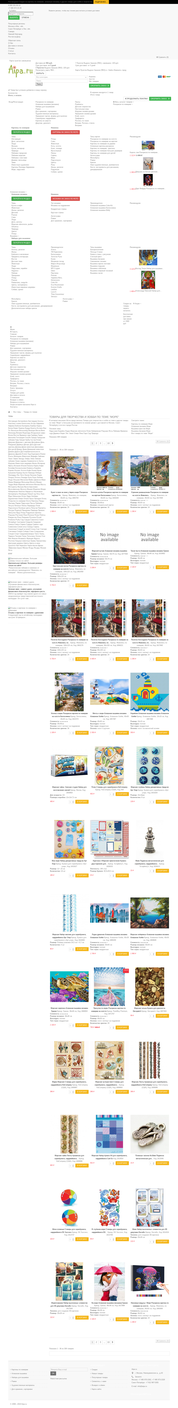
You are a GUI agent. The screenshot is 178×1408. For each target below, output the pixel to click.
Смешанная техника (98, 261)
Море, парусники (18, 169)
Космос (17, 470)
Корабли (37, 468)
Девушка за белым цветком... (147, 172)
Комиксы (30, 468)
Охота (28, 501)
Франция (30, 538)
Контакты (12, 54)
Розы (53, 165)
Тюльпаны (31, 536)
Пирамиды (31, 506)
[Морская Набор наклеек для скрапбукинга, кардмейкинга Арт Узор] (69, 913)
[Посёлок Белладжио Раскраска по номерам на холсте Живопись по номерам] (69, 618)
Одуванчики (13, 499)
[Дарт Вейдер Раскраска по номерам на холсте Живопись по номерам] (148, 180)
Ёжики (42, 454)
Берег (16, 428)
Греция (22, 440)
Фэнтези (11, 541)
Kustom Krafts (56, 287)
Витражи (13, 386)
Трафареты (14, 379)
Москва (37, 484)
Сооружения (39, 531)
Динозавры (39, 447)
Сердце (29, 524)
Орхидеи (37, 499)
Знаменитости (32, 461)
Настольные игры (17, 369)
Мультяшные (56, 151)
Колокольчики (20, 468)
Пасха (32, 503)
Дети (32, 445)
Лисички (33, 475)
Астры (33, 423)
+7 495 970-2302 (145, 1380)
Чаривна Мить (56, 278)
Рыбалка (11, 520)
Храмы (33, 541)
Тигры (24, 536)
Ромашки (25, 517)
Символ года (38, 524)
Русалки (32, 517)
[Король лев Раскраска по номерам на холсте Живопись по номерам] (148, 144)
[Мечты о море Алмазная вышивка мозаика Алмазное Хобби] (109, 692)
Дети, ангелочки (17, 141)
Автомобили (22, 421)
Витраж (19, 433)
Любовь (40, 477)
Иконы (13, 252)
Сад (22, 520)
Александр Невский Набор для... (149, 291)
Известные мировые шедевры (23, 287)
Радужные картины (33, 513)
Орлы (31, 499)
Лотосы (17, 477)
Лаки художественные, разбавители (104, 165)
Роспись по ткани (17, 381)
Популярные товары (100, 1377)
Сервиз (23, 524)
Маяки (10, 482)
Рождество (12, 517)
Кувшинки (12, 473)
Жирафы (34, 456)
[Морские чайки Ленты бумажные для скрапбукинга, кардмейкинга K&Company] (69, 1134)
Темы (10, 416)
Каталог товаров (16, 336)
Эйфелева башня (15, 548)
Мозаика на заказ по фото (65, 199)
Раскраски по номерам (45, 102)
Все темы (17, 412)
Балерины (26, 426)
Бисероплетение (96, 250)
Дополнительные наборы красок (24, 308)
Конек (53, 259)
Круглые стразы (57, 213)
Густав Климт (36, 440)
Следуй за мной (23, 529)
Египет (24, 454)
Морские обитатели (26, 484)
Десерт (26, 445)
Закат (10, 459)
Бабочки (18, 426)
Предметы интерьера (19, 257)
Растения (19, 515)
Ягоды (31, 548)
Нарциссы (29, 492)
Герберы (34, 435)
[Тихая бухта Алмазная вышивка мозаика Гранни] (149, 537)
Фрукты (37, 538)
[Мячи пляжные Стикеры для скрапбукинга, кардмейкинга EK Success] (69, 1207)
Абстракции (12, 421)
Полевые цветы (24, 508)
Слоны (33, 529)
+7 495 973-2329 (158, 1380)
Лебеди (38, 473)
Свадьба (29, 522)
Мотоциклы (12, 487)
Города (33, 438)
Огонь (23, 496)
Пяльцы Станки (96, 252)
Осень (44, 499)
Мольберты (94, 158)
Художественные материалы (21, 351)
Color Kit (54, 282)
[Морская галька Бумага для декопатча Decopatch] (149, 986)
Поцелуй (18, 510)
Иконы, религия (57, 167)
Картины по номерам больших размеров (106, 151)
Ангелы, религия (18, 250)
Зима (13, 162)
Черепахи (23, 546)
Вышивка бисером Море (140, 431)
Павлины (34, 501)
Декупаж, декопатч (17, 360)
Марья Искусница (58, 264)
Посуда (11, 510)
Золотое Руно (56, 257)
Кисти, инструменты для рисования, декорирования (32, 306)
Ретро (37, 515)
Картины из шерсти (17, 358)
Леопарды (12, 475)
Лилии (26, 475)
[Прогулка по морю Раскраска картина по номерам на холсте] (109, 986)
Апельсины (26, 423)
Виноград (12, 433)
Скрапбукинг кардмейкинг (20, 355)
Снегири (43, 529)
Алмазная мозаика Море (141, 426)
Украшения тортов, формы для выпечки (26, 353)
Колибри (11, 468)
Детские (14, 213)
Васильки (15, 430)
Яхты (10, 550)
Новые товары (97, 1373)
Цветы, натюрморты (19, 285)
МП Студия (55, 268)
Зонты (41, 461)
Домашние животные (35, 449)
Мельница (25, 482)
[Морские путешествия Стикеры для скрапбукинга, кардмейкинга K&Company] (109, 1060)
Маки (53, 158)
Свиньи (11, 524)
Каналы (30, 466)
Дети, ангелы (16, 222)
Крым (39, 470)
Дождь (19, 449)
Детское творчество (18, 367)
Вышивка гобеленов (98, 268)
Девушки (11, 442)
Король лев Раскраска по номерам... (144, 152)
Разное (14, 215)
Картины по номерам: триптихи (102, 148)
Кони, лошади (56, 148)
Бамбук (33, 426)
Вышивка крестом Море (140, 429)
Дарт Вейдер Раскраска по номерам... (151, 189)
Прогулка (12, 513)
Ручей (38, 517)
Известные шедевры (23, 463)
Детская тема (16, 261)
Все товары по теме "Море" (142, 433)
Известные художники (20, 165)
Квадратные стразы (58, 209)
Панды (41, 501)
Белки (10, 428)
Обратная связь (14, 40)
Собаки (19, 531)
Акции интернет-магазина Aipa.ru (23, 405)
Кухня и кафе (16, 205)
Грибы (27, 440)
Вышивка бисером (97, 259)
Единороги (36, 454)
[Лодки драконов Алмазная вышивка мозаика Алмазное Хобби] (109, 913)
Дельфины (36, 442)
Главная (13, 334)
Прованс (41, 510)
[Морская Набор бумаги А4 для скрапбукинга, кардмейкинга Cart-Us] (109, 1134)
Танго (37, 534)
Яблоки (25, 548)
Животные (55, 144)
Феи (9, 538)
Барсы (39, 426)
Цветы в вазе (34, 543)
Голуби (27, 438)
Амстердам (32, 421)
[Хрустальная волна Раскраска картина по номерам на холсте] (69, 544)
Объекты (14, 227)
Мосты (43, 484)
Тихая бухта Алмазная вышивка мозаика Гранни (150, 551)
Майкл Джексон (35, 480)
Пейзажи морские (18, 155)
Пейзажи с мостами (19, 158)
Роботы (42, 515)
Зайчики (41, 456)
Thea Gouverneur (57, 294)
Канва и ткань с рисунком (100, 254)
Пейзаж (14, 273)
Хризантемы (41, 541)
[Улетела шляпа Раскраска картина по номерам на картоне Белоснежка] (109, 471)
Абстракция (16, 139)
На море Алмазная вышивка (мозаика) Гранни (109, 1303)
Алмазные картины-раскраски (102, 146)
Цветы (53, 162)
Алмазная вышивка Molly (100, 210)
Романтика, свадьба (19, 282)
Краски (93, 162)
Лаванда (31, 473)
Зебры (27, 459)
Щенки (40, 546)
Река (25, 515)
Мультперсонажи (31, 487)
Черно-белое (32, 546)
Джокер (18, 447)
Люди (13, 144)
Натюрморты (13, 494)
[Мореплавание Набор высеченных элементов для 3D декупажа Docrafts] (69, 1281)
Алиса (53, 250)
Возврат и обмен (16, 400)
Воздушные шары (38, 433)
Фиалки (15, 538)
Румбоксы (79, 104)
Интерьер (41, 463)
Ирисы (10, 466)
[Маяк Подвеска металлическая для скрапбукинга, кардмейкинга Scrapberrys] (149, 839)
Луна (30, 477)
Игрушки (11, 463)
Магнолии (24, 480)
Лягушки (16, 480)
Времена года (25, 435)
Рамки (92, 160)
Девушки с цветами (23, 442)
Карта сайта (96, 1389)
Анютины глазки (14, 423)
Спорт (16, 534)
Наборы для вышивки (20, 1377)
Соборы (26, 531)
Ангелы (40, 421)
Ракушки (11, 515)
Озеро (20, 499)
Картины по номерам (20, 1370)
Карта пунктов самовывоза (20, 61)
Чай (17, 546)
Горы (17, 440)
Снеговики (12, 531)
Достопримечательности (30, 452)
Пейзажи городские (19, 153)
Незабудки (23, 494)
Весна (38, 430)
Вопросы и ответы (17, 402)
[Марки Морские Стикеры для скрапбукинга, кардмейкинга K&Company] (69, 1060)
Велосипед (23, 430)
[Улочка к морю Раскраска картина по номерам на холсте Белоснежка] (69, 692)
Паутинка (54, 273)
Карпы (36, 466)
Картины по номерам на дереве (102, 144)
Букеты (33, 428)
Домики (11, 452)
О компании (14, 397)
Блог (10, 554)
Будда (27, 428)
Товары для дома (17, 393)
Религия (31, 515)
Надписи (14, 271)
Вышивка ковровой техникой (101, 271)
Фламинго (22, 538)
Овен (53, 271)
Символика (12, 527)
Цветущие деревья (15, 543)
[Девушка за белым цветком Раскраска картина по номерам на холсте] (148, 163)
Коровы (11, 470)
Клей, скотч (14, 376)
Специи (11, 534)
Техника (18, 536)
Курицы (19, 473)
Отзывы (11, 48)
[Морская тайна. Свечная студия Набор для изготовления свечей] (69, 765)
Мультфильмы (14, 489)
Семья (17, 524)
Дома (25, 449)
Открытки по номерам (16, 501)
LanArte (54, 289)
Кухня (25, 473)
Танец (41, 534)
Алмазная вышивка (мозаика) (47, 104)
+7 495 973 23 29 (14, 8)
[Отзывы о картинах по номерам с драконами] (27, 609)
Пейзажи (38, 503)
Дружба (19, 454)
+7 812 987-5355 (151, 1382)
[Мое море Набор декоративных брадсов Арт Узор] (69, 839)
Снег (38, 529)
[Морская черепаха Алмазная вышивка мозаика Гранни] (69, 986)
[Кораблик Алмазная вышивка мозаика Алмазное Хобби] (149, 692)
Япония (43, 548)
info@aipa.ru (142, 1386)
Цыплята (11, 546)
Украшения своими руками (20, 374)
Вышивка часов (96, 273)
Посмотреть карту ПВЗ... (45, 70)
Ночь (38, 494)
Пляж (38, 506)
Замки (15, 459)
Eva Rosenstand (57, 285)
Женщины (18, 456)
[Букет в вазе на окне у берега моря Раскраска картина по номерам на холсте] (69, 471)
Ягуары (37, 548)
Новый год (32, 494)
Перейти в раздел (21, 132)
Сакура (27, 520)
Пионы (53, 153)
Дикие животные (28, 447)
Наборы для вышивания (19, 343)
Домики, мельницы (18, 160)
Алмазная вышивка (19, 1373)
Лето (22, 475)
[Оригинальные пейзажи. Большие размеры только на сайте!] (27, 559)
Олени (26, 499)
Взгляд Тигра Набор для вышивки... (150, 268)
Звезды (21, 459)
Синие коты (21, 527)
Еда (29, 454)
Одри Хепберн (32, 496)
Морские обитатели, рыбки (22, 224)
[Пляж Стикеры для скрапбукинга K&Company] (109, 765)
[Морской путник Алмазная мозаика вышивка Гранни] (109, 537)
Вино (43, 430)
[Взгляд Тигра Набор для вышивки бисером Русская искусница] (148, 257)
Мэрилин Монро (39, 489)
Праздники (15, 275)
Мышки (30, 489)
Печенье (17, 506)
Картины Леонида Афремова (22, 167)
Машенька (55, 266)
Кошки (34, 470)
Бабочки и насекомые (20, 254)
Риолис (54, 275)
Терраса (11, 536)
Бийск (13, 11)
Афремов (40, 423)
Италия (24, 466)
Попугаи (34, 508)
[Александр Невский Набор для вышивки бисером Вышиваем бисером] (148, 280)
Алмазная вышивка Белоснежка (103, 208)
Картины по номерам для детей (102, 153)
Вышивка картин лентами (100, 264)
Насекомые (38, 492)
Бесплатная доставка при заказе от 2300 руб (128, 319)
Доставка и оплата (15, 46)
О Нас (10, 43)
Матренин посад (57, 261)
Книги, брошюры (16, 388)
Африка (11, 426)
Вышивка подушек (97, 266)
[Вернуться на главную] (9, 412)
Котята (23, 470)
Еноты (10, 456)
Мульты (23, 489)
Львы (34, 477)
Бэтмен (40, 428)
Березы (21, 428)
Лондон (11, 477)
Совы (53, 141)
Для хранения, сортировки (61, 221)
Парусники (25, 503)
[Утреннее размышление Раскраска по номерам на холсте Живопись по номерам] (149, 471)
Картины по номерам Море (141, 424)
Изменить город (120, 70)
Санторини (21, 522)
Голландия (20, 438)
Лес (18, 475)
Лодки (39, 475)
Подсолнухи (56, 160)
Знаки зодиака (21, 461)
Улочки (38, 536)
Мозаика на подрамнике (60, 205)
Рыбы (18, 520)
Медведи (17, 482)
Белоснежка (56, 254)
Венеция (31, 430)
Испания (17, 466)
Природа (14, 151)
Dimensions (55, 280)
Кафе (41, 466)
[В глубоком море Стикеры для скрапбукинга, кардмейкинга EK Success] (109, 1207)
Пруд (18, 513)
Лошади (24, 477)
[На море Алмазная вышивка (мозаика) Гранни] (109, 1281)
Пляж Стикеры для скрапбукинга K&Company (109, 787)
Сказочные (12, 529)
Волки (10, 435)
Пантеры (11, 503)
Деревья (20, 445)
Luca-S (53, 292)
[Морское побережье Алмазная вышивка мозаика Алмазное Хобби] (149, 913)
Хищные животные (22, 541)
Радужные (55, 169)
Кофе (29, 470)
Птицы (53, 139)
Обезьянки (17, 496)
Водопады (27, 433)
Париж (18, 503)
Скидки (94, 1370)
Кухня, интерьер (17, 148)
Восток (14, 259)
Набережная (13, 492)
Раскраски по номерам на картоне (103, 141)
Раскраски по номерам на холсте (103, 139)
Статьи (11, 51)
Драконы (11, 454)
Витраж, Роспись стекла (19, 383)
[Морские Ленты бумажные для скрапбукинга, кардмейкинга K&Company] (149, 1060)
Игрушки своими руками (19, 372)
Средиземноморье (27, 534)
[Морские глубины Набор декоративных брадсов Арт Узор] (149, 765)
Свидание (37, 522)
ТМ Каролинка (56, 252)
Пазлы (77, 102)
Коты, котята (56, 146)
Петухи (11, 506)
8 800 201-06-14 (14, 5)
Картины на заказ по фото (65, 132)
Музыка (14, 146)
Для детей (12, 449)
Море (16, 484)
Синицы (30, 527)
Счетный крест (96, 257)
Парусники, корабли (19, 268)
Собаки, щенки (57, 172)
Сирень (54, 155)
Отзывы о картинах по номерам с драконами (26, 613)
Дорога (17, 452)
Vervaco (54, 297)
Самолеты (34, 520)
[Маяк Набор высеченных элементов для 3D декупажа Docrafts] (149, 1207)
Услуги (13, 390)
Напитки (21, 492)
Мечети (33, 482)
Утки (43, 536)
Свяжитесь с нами (99, 1381)
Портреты (42, 508)
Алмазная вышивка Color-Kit (101, 205)
